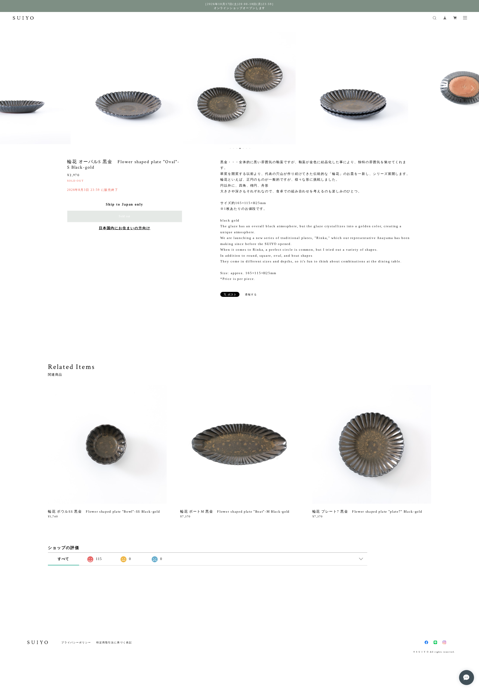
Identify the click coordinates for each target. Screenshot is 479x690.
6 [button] (246, 148)
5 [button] (243, 148)
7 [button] (249, 148)
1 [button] (230, 148)
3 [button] (236, 148)
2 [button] (233, 148)
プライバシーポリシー (76, 642)
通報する (251, 294)
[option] (127, 88)
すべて (64, 559)
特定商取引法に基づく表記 (114, 642)
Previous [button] (7, 88)
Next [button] (471, 88)
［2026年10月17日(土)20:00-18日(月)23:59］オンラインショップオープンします (239, 5)
